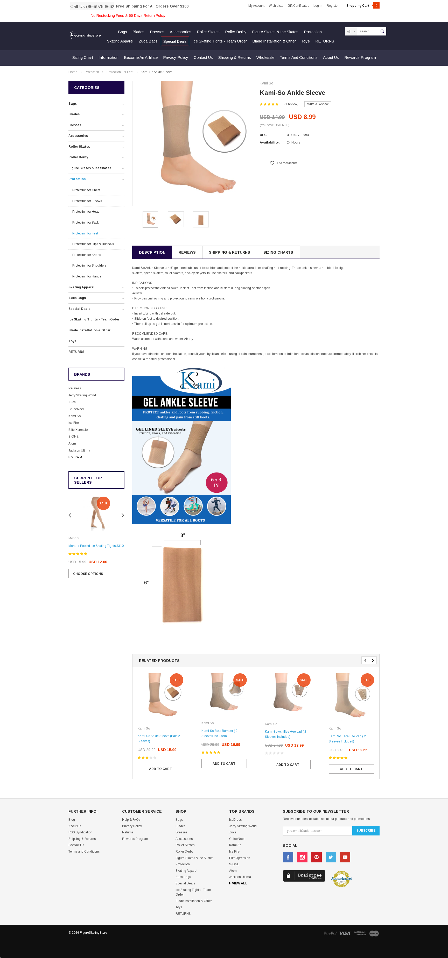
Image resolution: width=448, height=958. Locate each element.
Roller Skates (208, 32)
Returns (127, 832)
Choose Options (88, 574)
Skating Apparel (120, 41)
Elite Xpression (78, 430)
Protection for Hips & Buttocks (93, 244)
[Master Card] (374, 933)
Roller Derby (236, 32)
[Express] (360, 933)
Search (382, 31)
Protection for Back (85, 222)
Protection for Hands (86, 276)
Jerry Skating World (82, 395)
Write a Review (317, 104)
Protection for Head (86, 211)
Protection (313, 32)
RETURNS (324, 41)
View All (79, 457)
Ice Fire (73, 423)
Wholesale (265, 57)
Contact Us (203, 57)
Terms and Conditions (299, 57)
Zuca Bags (148, 41)
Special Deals (175, 41)
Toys (305, 41)
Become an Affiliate (141, 57)
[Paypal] (330, 933)
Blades (138, 32)
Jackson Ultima (79, 450)
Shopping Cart (361, 6)
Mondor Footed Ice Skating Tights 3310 (96, 546)
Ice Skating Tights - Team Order (219, 41)
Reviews (187, 252)
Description (152, 252)
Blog (71, 819)
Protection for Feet (120, 72)
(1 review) (291, 104)
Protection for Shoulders (89, 265)
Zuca (72, 402)
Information (108, 57)
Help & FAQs (131, 819)
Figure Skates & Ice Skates (275, 32)
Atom (72, 443)
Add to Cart (160, 769)
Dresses (157, 32)
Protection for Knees (86, 255)
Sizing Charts (278, 252)
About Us (331, 57)
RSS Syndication (80, 832)
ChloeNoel (76, 409)
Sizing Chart (82, 57)
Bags (122, 32)
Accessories (180, 32)
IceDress (74, 388)
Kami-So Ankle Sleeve (156, 72)
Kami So (74, 416)
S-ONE (73, 436)
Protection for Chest (86, 190)
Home (72, 72)
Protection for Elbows (87, 201)
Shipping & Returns (234, 57)
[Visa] (345, 933)
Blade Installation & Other (274, 41)
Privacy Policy (175, 57)
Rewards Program (360, 57)
